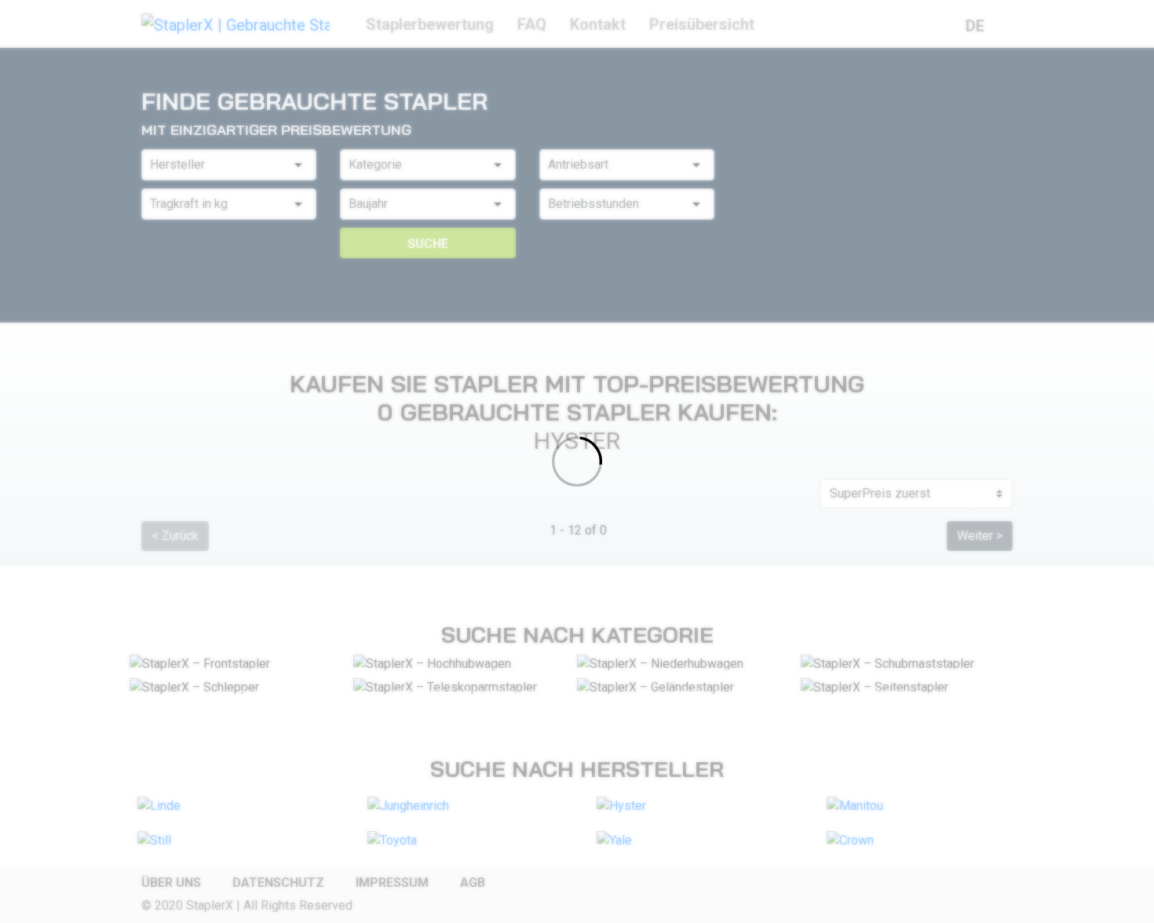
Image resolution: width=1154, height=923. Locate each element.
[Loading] (577, 461)
